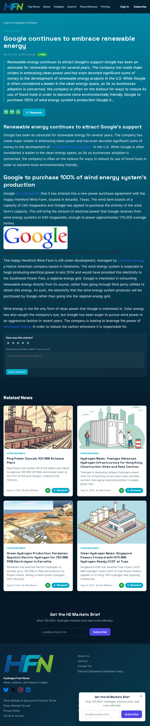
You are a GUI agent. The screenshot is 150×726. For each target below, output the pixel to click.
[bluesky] (6, 689)
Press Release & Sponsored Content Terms (30, 700)
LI (18, 111)
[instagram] (20, 689)
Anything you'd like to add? (28, 349)
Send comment (17, 371)
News (46, 6)
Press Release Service (17, 705)
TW (12, 111)
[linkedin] (28, 689)
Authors (83, 661)
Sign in (124, 6)
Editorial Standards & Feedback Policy (100, 671)
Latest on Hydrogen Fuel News (20, 22)
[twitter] (13, 689)
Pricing (105, 6)
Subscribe (140, 6)
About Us (83, 655)
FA (6, 111)
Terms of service (14, 715)
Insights (59, 6)
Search (71, 6)
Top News (34, 6)
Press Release (88, 6)
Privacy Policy (12, 710)
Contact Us (84, 666)
